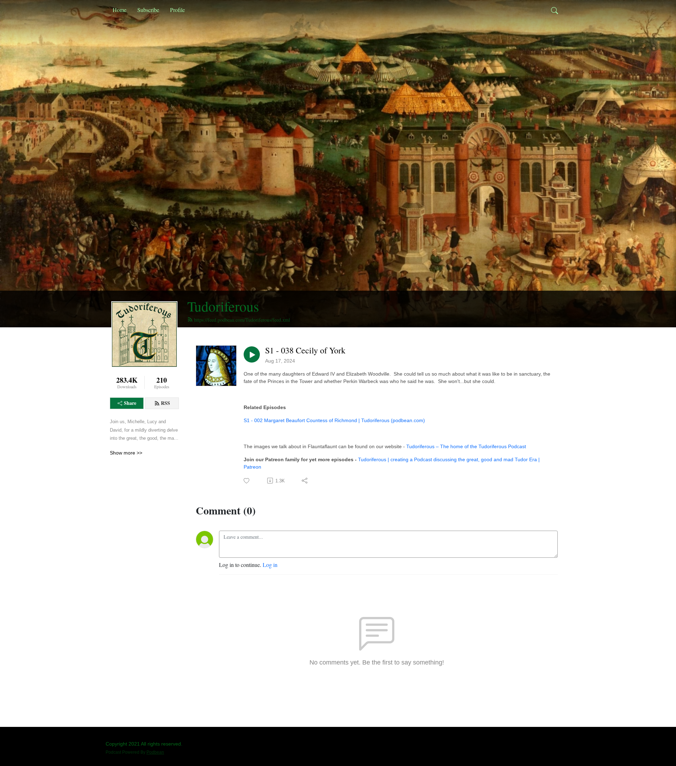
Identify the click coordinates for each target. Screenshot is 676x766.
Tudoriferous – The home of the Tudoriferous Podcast (466, 446)
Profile (177, 9)
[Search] (554, 10)
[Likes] (247, 480)
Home (119, 9)
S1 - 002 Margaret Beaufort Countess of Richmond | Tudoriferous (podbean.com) (334, 420)
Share (130, 403)
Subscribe (148, 9)
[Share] (305, 480)
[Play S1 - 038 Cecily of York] (252, 354)
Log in (270, 564)
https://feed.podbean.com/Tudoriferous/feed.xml (242, 319)
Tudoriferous (223, 306)
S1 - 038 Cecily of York (305, 350)
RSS (165, 403)
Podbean (155, 752)
